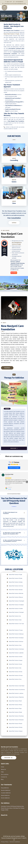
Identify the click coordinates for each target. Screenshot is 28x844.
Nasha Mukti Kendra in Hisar (15, 645)
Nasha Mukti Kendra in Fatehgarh (16, 612)
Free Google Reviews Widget (14, 493)
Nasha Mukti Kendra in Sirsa (15, 679)
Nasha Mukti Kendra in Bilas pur (16, 597)
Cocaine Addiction (6, 792)
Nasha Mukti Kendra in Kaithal (15, 656)
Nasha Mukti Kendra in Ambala (15, 582)
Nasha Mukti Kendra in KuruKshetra (17, 689)
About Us (3, 769)
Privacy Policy (4, 841)
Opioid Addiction (5, 795)
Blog (2, 779)
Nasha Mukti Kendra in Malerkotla (16, 697)
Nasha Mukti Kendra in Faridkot (16, 608)
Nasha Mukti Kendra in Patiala (15, 578)
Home (2, 767)
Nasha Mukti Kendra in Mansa (15, 704)
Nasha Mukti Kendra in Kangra (15, 660)
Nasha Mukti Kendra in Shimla (15, 671)
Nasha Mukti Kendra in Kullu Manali (16, 685)
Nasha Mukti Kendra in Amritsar (16, 585)
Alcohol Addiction (5, 790)
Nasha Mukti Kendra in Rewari (15, 723)
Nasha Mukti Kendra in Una (15, 616)
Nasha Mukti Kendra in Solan (15, 619)
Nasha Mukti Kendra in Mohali (15, 712)
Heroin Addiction (5, 798)
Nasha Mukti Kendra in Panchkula (16, 716)
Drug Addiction (5, 788)
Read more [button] (7, 484)
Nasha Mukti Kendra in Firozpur (16, 630)
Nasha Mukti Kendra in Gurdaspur (16, 637)
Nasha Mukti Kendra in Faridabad (16, 604)
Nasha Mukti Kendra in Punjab (15, 574)
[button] (1, 482)
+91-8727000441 (19, 1)
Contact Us (4, 777)
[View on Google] (3, 475)
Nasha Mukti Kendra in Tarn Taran (16, 623)
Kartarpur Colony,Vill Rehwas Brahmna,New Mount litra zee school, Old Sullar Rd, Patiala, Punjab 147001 (13, 808)
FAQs (2, 772)
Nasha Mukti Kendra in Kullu (15, 667)
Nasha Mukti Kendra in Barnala (15, 589)
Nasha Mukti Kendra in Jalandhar (16, 652)
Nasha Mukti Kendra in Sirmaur (16, 675)
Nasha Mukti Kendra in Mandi (15, 700)
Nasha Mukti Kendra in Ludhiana (16, 693)
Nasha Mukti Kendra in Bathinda (16, 593)
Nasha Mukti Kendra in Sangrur (16, 731)
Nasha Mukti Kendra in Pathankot (16, 719)
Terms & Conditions (15, 841)
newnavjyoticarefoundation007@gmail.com (15, 3)
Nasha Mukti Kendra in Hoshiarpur (16, 649)
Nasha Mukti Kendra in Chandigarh (16, 601)
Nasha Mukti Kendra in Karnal (15, 664)
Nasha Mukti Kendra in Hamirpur (16, 641)
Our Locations (4, 774)
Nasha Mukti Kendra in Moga (15, 708)
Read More (13, 448)
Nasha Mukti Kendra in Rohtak (15, 727)
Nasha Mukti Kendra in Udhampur (16, 634)
